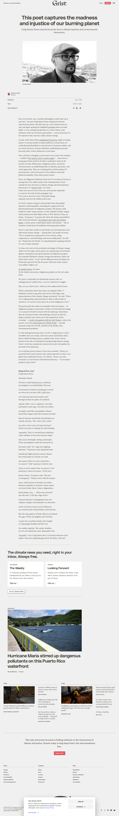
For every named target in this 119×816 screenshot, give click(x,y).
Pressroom (41, 782)
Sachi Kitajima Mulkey (102, 707)
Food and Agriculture (10, 782)
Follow (101, 3)
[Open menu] (113, 3)
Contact (40, 774)
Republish (76, 779)
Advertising (76, 777)
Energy (6, 770)
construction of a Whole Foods (44, 323)
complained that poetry (48, 140)
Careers (40, 777)
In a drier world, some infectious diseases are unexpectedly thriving (104, 702)
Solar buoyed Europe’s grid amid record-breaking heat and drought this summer (105, 689)
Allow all (80, 801)
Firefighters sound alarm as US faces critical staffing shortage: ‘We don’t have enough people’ (76, 708)
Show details (32, 812)
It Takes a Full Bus (102, 712)
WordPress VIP (18, 809)
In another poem (25, 269)
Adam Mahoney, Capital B (11, 711)
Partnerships (41, 779)
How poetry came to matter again (41, 158)
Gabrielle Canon (66, 714)
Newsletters (76, 770)
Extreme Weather (8, 779)
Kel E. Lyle (99, 714)
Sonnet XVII (36, 188)
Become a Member (78, 774)
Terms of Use (7, 810)
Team (39, 772)
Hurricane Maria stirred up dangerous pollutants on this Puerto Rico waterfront (44, 661)
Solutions (6, 774)
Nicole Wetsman (12, 671)
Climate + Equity (77, 103)
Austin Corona (100, 694)
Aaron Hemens (42, 694)
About (40, 770)
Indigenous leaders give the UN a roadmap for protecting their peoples (48, 702)
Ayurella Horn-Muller (44, 721)
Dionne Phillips (42, 707)
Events (75, 772)
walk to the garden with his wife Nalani (45, 320)
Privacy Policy (15, 810)
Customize (79, 806)
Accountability (8, 777)
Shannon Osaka (15, 93)
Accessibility (76, 782)
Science (21, 671)
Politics (6, 772)
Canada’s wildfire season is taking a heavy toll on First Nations (47, 689)
